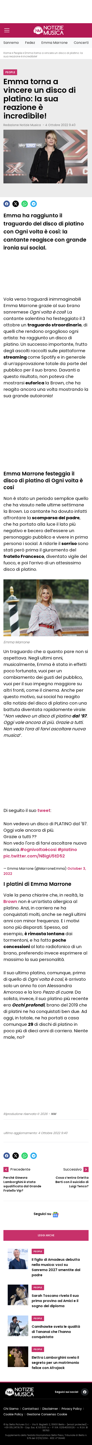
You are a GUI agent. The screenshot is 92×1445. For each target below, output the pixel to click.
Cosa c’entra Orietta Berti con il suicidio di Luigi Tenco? (72, 1181)
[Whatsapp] (24, 204)
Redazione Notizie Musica (22, 125)
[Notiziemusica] (48, 30)
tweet (43, 810)
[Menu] (6, 30)
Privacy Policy (72, 1409)
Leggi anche (46, 1235)
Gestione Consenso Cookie (47, 1414)
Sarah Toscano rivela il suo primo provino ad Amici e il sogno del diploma (55, 1300)
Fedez (30, 42)
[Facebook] (6, 204)
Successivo (72, 1169)
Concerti (81, 42)
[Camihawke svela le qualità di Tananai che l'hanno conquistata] (18, 1328)
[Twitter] (15, 204)
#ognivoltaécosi (38, 850)
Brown (10, 901)
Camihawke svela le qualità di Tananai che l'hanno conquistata (56, 1331)
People (18, 53)
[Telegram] (33, 204)
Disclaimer (50, 1409)
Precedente (20, 1169)
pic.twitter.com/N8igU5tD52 (34, 856)
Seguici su (42, 1213)
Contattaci (30, 1409)
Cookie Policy (13, 1414)
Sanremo (11, 42)
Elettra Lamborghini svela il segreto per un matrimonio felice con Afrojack (55, 1362)
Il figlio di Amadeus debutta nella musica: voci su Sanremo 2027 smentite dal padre (56, 1267)
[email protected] (76, 1424)
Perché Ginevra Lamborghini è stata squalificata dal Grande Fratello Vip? (22, 1184)
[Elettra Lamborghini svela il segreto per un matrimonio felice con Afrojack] (18, 1359)
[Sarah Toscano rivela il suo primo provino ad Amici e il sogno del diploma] (18, 1297)
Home (7, 53)
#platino (67, 850)
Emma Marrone (54, 42)
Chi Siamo (11, 1409)
